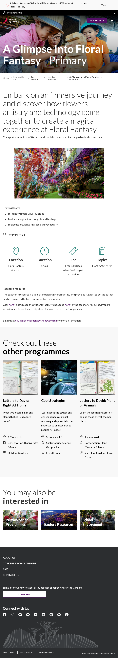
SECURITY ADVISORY (47, 652)
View (103, 4)
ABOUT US (9, 557)
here (11, 304)
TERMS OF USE (9, 652)
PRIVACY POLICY (26, 652)
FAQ (5, 569)
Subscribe (24, 594)
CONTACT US (11, 575)
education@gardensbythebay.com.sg (36, 320)
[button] (113, 13)
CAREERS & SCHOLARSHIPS (19, 563)
